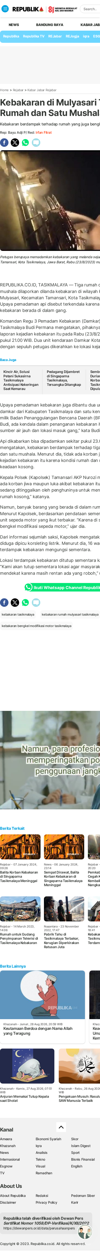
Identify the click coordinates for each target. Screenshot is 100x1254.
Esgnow (6, 1166)
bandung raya (49, 25)
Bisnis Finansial (83, 1159)
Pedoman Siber (83, 1195)
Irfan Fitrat (43, 132)
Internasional (10, 1159)
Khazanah (7, 1146)
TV (2, 1173)
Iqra (39, 1146)
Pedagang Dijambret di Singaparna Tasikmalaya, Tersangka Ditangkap (64, 378)
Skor (74, 1139)
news (14, 25)
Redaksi (42, 1195)
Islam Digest (80, 1146)
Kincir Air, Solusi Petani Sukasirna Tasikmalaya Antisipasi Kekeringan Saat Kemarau (21, 380)
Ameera (6, 1139)
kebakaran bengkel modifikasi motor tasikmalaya (36, 626)
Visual (40, 1166)
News (4, 1152)
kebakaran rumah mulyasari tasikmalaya (70, 614)
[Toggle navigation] (5, 9)
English (76, 1166)
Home (4, 90)
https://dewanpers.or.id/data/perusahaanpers (39, 1228)
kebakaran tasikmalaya (18, 614)
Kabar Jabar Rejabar (41, 90)
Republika (11, 36)
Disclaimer (8, 1202)
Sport (75, 1152)
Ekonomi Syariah (48, 1139)
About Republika (13, 1195)
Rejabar (18, 90)
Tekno (40, 1159)
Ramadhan (44, 1173)
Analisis (42, 1152)
